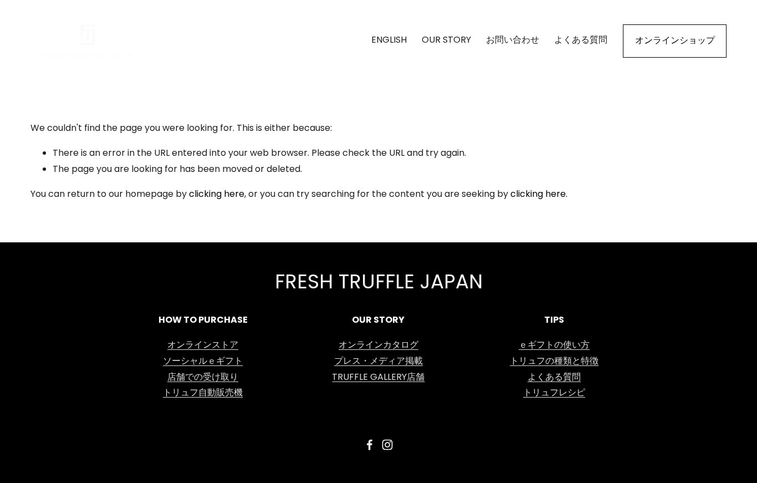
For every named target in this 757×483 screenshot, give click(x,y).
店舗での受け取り (202, 377)
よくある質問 (580, 40)
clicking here (216, 194)
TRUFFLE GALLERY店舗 (378, 377)
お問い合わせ (512, 40)
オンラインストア (202, 345)
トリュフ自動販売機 (203, 393)
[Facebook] (369, 444)
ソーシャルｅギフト (203, 361)
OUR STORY (446, 40)
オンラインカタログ (378, 345)
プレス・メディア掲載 (378, 361)
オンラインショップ (675, 41)
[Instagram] (387, 444)
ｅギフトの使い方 (554, 345)
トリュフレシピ (554, 393)
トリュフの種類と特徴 (554, 361)
